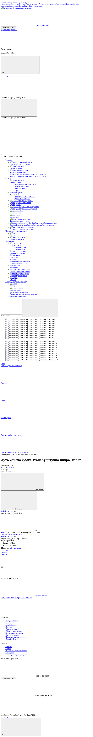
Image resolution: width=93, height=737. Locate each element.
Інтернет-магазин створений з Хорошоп (16, 598)
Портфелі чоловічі (22, 186)
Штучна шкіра (15, 548)
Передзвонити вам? (8, 27)
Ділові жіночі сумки (22, 199)
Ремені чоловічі (21, 247)
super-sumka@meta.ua (9, 30)
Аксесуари (9, 241)
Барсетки (18, 190)
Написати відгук (7, 467)
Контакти (4, 717)
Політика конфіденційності (19, 6)
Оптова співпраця (12, 635)
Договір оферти (36, 6)
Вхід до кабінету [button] (11, 621)
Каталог (4, 4)
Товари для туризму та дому (16, 282)
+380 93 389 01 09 (42, 25)
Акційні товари (13, 4)
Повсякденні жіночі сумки (25, 197)
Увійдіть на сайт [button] (7, 511)
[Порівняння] (19, 108)
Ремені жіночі (20, 249)
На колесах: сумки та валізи (16, 231)
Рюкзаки (8, 160)
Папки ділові (20, 188)
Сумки (8, 178)
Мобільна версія (41, 596)
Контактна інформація (64, 4)
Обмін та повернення (47, 4)
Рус (6, 76)
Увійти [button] (3, 532)
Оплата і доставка (32, 4)
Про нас (22, 4)
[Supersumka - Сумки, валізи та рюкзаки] (9, 576)
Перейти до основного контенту (13, 2)
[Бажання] (46, 88)
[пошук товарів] (40, 308)
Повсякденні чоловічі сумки (25, 184)
